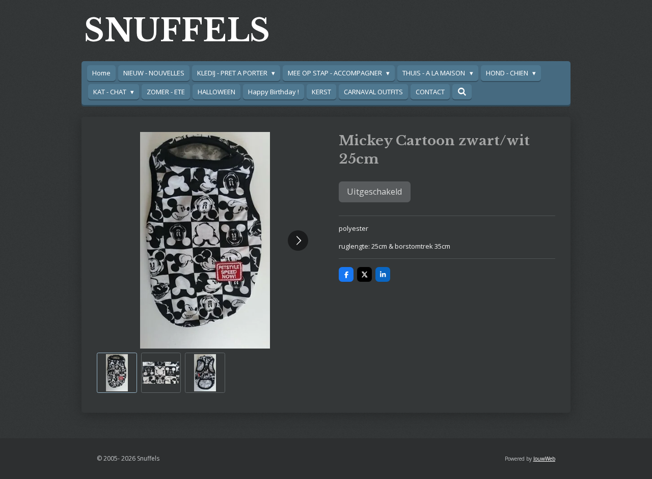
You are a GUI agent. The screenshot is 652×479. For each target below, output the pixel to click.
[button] (117, 373)
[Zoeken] (462, 91)
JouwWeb (544, 458)
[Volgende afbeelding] (298, 240)
